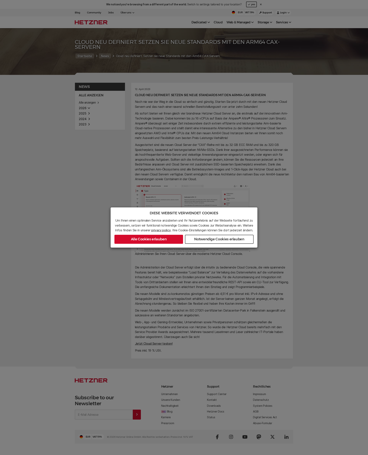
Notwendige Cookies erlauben (219, 239)
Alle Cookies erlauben (149, 239)
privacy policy (161, 230)
